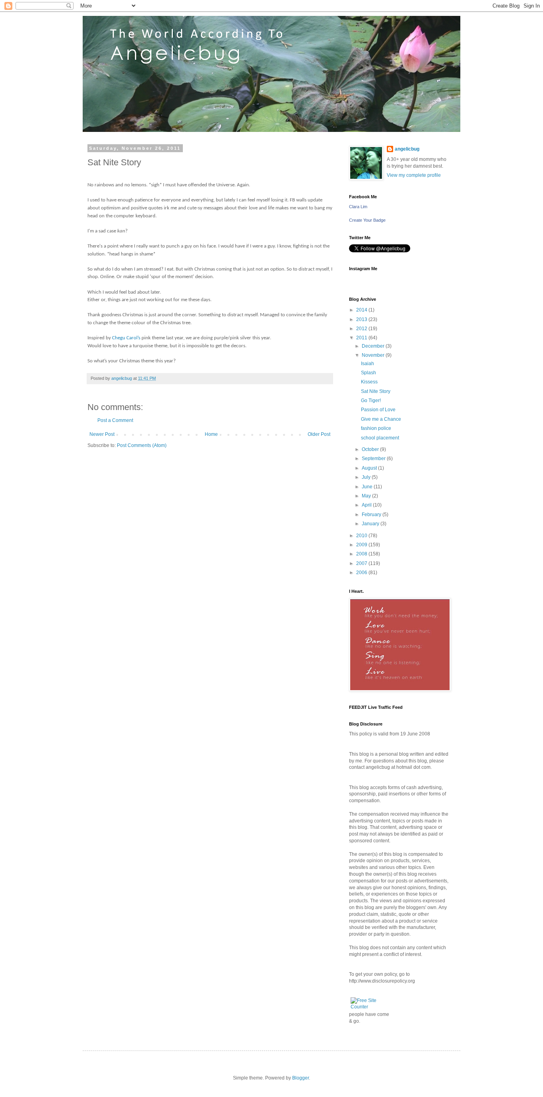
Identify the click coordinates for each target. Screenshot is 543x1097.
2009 (362, 545)
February (372, 514)
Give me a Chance (381, 419)
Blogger (300, 1078)
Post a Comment (115, 420)
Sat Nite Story (375, 391)
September (374, 458)
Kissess (369, 382)
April (367, 505)
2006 (362, 572)
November (374, 355)
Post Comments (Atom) (142, 445)
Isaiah (367, 363)
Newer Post (101, 434)
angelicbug (407, 149)
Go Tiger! (371, 400)
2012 (362, 328)
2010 (362, 535)
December (374, 346)
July (367, 477)
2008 (362, 554)
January (371, 523)
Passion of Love (378, 409)
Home (211, 434)
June (368, 486)
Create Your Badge (367, 220)
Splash (368, 372)
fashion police (376, 428)
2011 (362, 338)
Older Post (319, 434)
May (367, 496)
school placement (380, 438)
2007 (362, 563)
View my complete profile (414, 175)
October (371, 449)
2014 (362, 310)
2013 (362, 319)
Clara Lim (358, 206)
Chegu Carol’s (126, 338)
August (370, 468)
